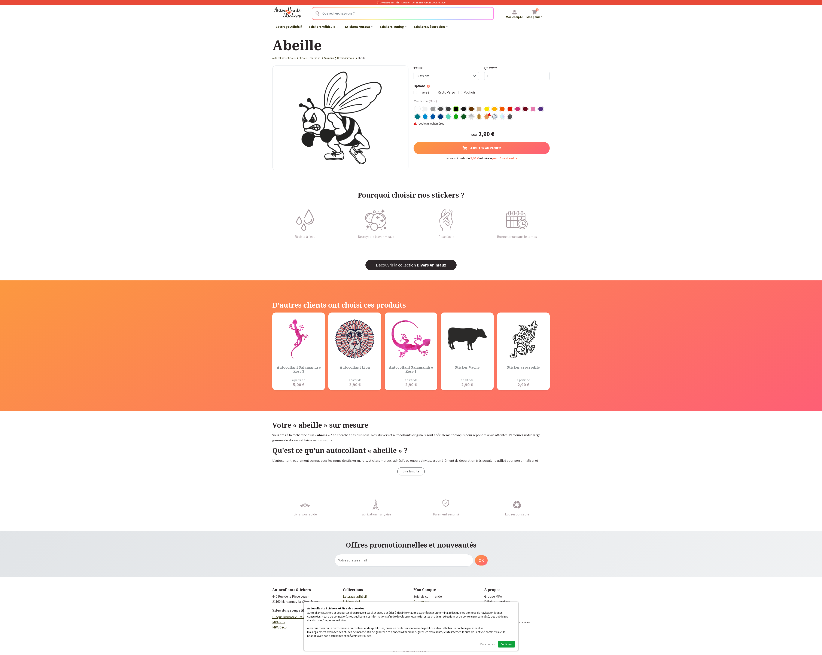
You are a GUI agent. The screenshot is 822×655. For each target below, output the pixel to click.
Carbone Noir (510, 117)
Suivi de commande (428, 596)
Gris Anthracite (448, 109)
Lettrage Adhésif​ (289, 26)
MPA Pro (278, 622)
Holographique (502, 117)
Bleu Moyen (433, 117)
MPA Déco (279, 627)
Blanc (417, 109)
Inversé (424, 92)
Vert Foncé (464, 117)
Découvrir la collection (411, 265)
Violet (541, 109)
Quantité (490, 68)
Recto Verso (446, 92)
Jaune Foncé (494, 109)
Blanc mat (425, 109)
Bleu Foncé (441, 117)
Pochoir (469, 92)
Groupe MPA (493, 596)
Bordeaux (525, 109)
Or (479, 117)
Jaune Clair (487, 109)
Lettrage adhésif (355, 596)
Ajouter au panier (485, 148)
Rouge (510, 109)
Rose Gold (487, 117)
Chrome (494, 117)
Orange (502, 109)
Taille (418, 68)
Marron (471, 109)
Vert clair (456, 117)
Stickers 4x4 (351, 601)
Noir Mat (464, 109)
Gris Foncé (441, 109)
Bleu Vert (448, 117)
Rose (533, 109)
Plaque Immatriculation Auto (293, 617)
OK (481, 560)
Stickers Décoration (429, 26)
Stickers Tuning (392, 26)
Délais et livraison (497, 601)
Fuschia (518, 109)
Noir (456, 109)
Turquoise (417, 117)
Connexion (421, 601)
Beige (479, 109)
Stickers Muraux (358, 26)
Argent (471, 117)
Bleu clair (425, 117)
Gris (433, 109)
